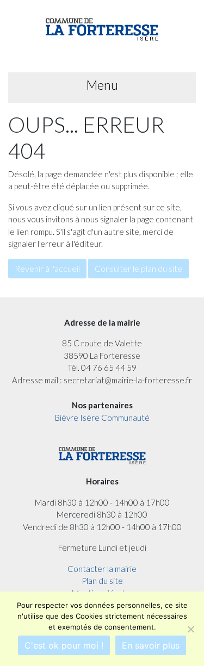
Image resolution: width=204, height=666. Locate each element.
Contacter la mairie (102, 569)
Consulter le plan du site (138, 268)
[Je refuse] (190, 629)
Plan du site (102, 581)
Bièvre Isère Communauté (102, 417)
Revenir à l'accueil (47, 268)
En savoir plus (151, 645)
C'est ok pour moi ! (63, 645)
